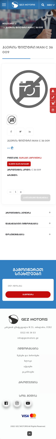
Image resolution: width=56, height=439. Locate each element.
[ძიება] (43, 4)
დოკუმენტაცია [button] (14, 234)
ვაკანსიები (28, 372)
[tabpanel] (28, 89)
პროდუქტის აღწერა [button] (18, 212)
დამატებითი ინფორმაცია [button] (21, 223)
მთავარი (8, 23)
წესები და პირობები (28, 355)
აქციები (28, 366)
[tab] (12, 120)
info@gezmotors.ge (28, 338)
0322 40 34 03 (28, 333)
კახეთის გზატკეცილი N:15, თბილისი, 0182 (28, 327)
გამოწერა (28, 294)
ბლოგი (28, 361)
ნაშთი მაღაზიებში (19, 164)
